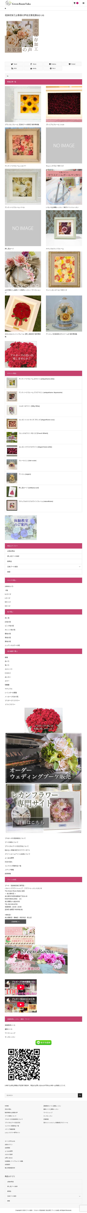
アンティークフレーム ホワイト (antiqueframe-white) (36, 379)
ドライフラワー (10, 704)
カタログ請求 (9, 1154)
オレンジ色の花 (10, 630)
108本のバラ (9, 586)
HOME (7, 1106)
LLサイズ (8, 594)
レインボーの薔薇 (11, 692)
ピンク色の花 (9, 626)
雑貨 (8, 572)
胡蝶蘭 (7, 685)
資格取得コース (10, 1025)
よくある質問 (9, 858)
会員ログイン (9, 1144)
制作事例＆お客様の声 (11, 1112)
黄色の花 (8, 641)
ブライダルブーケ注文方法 (12, 1122)
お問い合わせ (9, 1158)
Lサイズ (7, 598)
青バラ (7, 665)
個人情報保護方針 (10, 1168)
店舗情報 (46, 1119)
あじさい (8, 677)
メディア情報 (9, 870)
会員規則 (7, 1164)
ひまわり (8, 673)
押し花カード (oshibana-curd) (29, 488)
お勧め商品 (11, 551)
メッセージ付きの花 (11, 696)
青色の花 (8, 637)
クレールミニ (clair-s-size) (27, 460)
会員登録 (7, 1148)
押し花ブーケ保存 (13, 556)
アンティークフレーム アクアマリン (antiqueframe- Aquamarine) (40, 392)
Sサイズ (7, 606)
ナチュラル (8, 689)
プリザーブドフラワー (12, 700)
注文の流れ (8, 862)
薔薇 (6, 657)
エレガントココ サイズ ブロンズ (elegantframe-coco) (37, 420)
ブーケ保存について (11, 842)
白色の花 (8, 622)
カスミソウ (8, 669)
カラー (7, 681)
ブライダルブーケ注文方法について (17, 846)
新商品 (9, 561)
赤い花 (7, 618)
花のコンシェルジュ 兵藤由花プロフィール (56, 1122)
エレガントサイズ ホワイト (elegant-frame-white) (35, 447)
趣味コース (8, 1029)
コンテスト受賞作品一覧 (13, 866)
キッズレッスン (10, 1037)
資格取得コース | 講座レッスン (52, 1106)
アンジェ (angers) (25, 474)
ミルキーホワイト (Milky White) (29, 406)
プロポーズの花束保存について (15, 838)
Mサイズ (8, 602)
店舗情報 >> (15, 921)
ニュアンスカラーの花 (12, 645)
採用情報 (8, 873)
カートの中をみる (10, 1141)
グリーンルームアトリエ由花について (17, 854)
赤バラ (7, 661)
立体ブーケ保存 (12, 566)
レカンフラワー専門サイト (12, 1132)
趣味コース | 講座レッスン (51, 1109)
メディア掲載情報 (10, 1129)
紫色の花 (8, 633)
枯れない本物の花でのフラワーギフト (17, 850)
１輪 (6, 590)
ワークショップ (10, 1033)
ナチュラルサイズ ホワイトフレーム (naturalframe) (36, 501)
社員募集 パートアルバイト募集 (14, 1161)
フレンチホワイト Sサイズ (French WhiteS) (33, 433)
